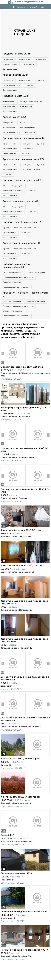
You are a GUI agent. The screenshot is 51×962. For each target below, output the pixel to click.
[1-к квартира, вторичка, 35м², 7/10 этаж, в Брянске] (13, 364)
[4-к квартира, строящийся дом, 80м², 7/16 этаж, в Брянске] (13, 405)
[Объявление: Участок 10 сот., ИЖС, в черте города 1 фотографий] (25, 756)
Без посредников (10, 69)
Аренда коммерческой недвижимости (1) (25, 294)
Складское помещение (12, 282)
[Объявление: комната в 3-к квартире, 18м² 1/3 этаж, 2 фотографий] (25, 563)
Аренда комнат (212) (14, 117)
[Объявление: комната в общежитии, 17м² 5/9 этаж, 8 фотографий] (25, 527)
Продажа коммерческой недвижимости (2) (17, 265)
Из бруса (25, 153)
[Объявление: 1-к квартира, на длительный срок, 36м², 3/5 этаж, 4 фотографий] (13, 446)
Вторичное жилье (10, 64)
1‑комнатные (8, 59)
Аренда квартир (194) (15, 75)
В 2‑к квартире (9, 106)
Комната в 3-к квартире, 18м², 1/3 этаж (22, 566)
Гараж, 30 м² (7, 835)
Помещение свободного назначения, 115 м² (24, 912)
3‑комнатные (40, 59)
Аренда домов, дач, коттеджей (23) (23, 159)
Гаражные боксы (9, 232)
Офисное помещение (12, 273)
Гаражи (6, 228)
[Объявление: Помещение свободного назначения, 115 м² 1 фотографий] (25, 909)
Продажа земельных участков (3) (22, 180)
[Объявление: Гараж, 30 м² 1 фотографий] (25, 832)
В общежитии (8, 102)
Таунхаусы (40, 144)
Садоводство (17, 186)
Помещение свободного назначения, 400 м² (24, 950)
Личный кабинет (37, 7)
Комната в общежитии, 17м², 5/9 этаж (21, 530)
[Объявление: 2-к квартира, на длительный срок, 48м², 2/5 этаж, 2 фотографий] (13, 486)
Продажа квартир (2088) (17, 54)
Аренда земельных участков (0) (21, 201)
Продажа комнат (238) (16, 96)
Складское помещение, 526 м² (17, 873)
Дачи (15, 144)
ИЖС (5, 186)
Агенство (31, 191)
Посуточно (29, 85)
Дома (5, 144)
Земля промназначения (12, 191)
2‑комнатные (24, 59)
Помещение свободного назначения (18, 277)
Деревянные (28, 149)
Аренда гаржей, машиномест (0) (21, 243)
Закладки (21, 7)
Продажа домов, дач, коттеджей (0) (23, 138)
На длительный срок (11, 85)
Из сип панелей (9, 153)
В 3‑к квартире (26, 106)
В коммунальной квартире (31, 102)
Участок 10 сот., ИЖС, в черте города (21, 759)
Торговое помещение (36, 273)
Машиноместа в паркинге (25, 228)
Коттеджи (27, 144)
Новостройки (28, 64)
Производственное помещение (16, 287)
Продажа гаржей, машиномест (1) (22, 222)
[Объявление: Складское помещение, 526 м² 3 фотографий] (25, 870)
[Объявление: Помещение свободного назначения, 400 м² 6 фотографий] (25, 947)
